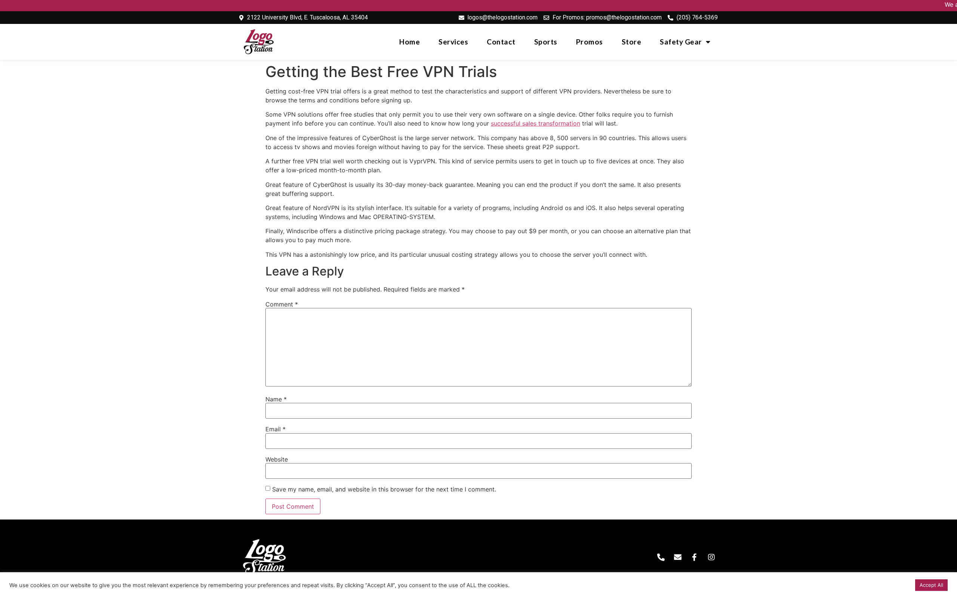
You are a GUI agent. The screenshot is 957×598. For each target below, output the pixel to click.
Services (453, 41)
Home (409, 41)
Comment (281, 304)
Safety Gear (681, 41)
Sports (545, 41)
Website (276, 459)
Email (275, 429)
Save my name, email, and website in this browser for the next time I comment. (384, 489)
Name (276, 399)
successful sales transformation (535, 123)
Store (631, 41)
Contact (501, 41)
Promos (589, 41)
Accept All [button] (931, 585)
